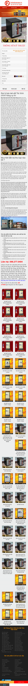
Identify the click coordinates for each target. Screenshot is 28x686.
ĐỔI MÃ (5, 7)
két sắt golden (23, 189)
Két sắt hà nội (17, 636)
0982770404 (21, 682)
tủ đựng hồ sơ (6, 238)
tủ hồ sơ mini (9, 189)
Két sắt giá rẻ (17, 638)
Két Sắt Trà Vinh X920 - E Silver (20, 387)
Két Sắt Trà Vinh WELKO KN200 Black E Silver (20, 337)
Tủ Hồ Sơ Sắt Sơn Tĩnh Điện (20, 674)
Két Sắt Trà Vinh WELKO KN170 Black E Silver (7, 337)
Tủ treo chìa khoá (18, 662)
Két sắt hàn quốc (5, 638)
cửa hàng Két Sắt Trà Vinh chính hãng (7, 521)
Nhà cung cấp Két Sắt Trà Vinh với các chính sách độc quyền (20, 522)
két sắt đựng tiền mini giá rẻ (11, 208)
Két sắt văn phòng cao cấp (7, 648)
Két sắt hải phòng (18, 632)
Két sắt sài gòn (5, 632)
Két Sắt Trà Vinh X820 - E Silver (7, 387)
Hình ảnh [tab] (14, 89)
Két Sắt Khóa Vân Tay (6, 646)
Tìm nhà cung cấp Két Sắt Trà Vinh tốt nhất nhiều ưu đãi (7, 487)
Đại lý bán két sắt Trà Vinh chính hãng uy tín (20, 555)
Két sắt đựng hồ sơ (19, 648)
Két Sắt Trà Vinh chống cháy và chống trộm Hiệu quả (7, 623)
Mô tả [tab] (23, 89)
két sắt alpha (22, 182)
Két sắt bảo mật (5, 641)
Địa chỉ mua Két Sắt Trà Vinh (7, 538)
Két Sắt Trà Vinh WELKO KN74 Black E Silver (20, 320)
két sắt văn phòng (4, 182)
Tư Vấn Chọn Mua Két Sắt (7, 645)
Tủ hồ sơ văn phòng (19, 669)
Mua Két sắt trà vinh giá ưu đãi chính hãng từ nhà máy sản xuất (20, 606)
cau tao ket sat (16, 190)
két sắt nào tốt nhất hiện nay (7, 190)
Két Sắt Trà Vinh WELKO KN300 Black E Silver (20, 355)
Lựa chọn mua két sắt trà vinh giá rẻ (20, 470)
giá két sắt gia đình (19, 186)
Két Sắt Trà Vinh (20, 504)
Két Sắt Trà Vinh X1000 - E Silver (7, 404)
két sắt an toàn (7, 249)
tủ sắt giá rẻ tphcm (16, 189)
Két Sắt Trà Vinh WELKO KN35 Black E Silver (7, 303)
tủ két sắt (8, 185)
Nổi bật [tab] (5, 89)
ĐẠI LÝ (22, 7)
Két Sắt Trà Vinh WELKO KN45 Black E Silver (20, 303)
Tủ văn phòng (17, 670)
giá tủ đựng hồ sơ (12, 183)
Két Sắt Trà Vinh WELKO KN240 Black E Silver (7, 355)
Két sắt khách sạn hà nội (20, 633)
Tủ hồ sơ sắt (4, 662)
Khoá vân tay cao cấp (19, 650)
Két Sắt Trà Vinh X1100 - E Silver (20, 404)
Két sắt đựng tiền (5, 637)
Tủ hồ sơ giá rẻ (5, 669)
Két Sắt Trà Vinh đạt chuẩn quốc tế (7, 605)
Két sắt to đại (4, 640)
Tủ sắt (16, 666)
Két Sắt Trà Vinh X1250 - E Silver (7, 420)
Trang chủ (7, 682)
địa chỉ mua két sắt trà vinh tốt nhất (20, 436)
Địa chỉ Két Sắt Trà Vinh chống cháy (21, 622)
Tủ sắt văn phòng (5, 661)
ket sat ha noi (6, 255)
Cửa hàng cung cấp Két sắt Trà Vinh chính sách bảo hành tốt (20, 453)
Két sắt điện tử (5, 636)
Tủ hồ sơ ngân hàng (6, 670)
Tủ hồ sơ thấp (17, 659)
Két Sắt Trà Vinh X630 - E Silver (7, 371)
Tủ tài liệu (17, 661)
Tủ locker (17, 665)
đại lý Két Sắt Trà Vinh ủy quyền (20, 538)
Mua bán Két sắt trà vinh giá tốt (7, 505)
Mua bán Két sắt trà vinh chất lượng (7, 470)
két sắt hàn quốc (7, 256)
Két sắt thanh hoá (18, 634)
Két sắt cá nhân (18, 641)
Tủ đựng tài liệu (5, 667)
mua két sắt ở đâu (18, 185)
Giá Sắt (3, 675)
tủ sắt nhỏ (12, 185)
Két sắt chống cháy (19, 642)
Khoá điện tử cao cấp (6, 651)
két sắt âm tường (18, 187)
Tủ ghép (3, 665)
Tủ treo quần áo (18, 663)
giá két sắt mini (6, 186)
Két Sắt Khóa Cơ (18, 645)
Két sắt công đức (18, 644)
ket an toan (12, 187)
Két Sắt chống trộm (19, 649)
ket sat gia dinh (12, 182)
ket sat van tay (12, 186)
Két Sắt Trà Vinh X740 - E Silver (20, 371)
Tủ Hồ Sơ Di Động (6, 674)
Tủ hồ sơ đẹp (4, 659)
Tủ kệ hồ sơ (17, 675)
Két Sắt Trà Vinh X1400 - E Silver (20, 420)
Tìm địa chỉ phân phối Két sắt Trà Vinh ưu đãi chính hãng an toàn (20, 488)
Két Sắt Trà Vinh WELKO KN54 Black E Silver (7, 320)
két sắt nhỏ (7, 191)
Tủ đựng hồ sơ (18, 667)
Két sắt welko (17, 637)
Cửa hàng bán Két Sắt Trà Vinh (7, 555)
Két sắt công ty (18, 640)
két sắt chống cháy (7, 252)
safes (5, 244)
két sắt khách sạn (7, 243)
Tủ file (3, 666)
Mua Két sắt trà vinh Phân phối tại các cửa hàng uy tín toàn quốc (7, 572)
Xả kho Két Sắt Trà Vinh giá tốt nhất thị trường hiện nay (21, 588)
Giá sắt (3, 663)
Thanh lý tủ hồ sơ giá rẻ (7, 671)
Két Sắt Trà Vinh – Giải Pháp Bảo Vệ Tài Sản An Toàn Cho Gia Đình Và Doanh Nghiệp (7, 438)
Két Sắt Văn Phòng (19, 646)
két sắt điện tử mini (20, 183)
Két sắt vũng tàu (5, 634)
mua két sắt (17, 182)
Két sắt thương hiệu (6, 642)
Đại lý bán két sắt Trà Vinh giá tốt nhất (20, 571)
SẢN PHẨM (14, 7)
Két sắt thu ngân (5, 644)
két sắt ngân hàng (7, 240)
